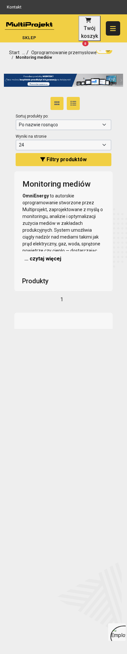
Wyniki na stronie (31, 136)
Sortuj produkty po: (32, 116)
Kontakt (14, 7)
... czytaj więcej (42, 259)
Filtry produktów (66, 159)
